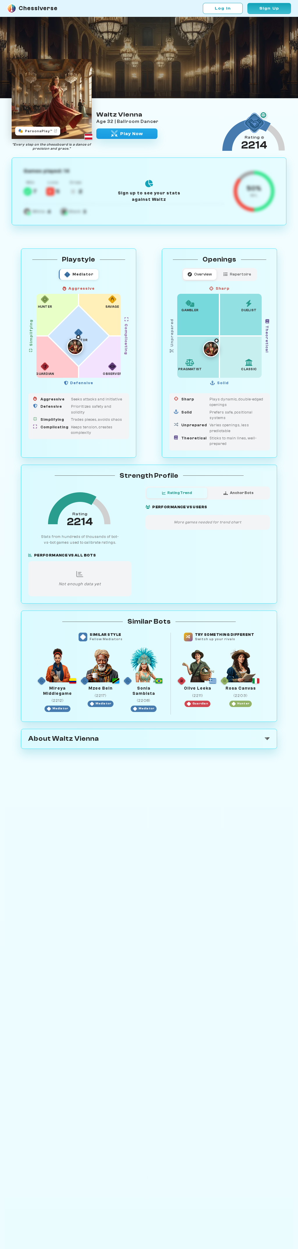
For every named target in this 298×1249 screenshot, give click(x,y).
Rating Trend (179, 493)
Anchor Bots (241, 493)
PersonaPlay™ (35, 131)
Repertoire (240, 274)
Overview (203, 274)
